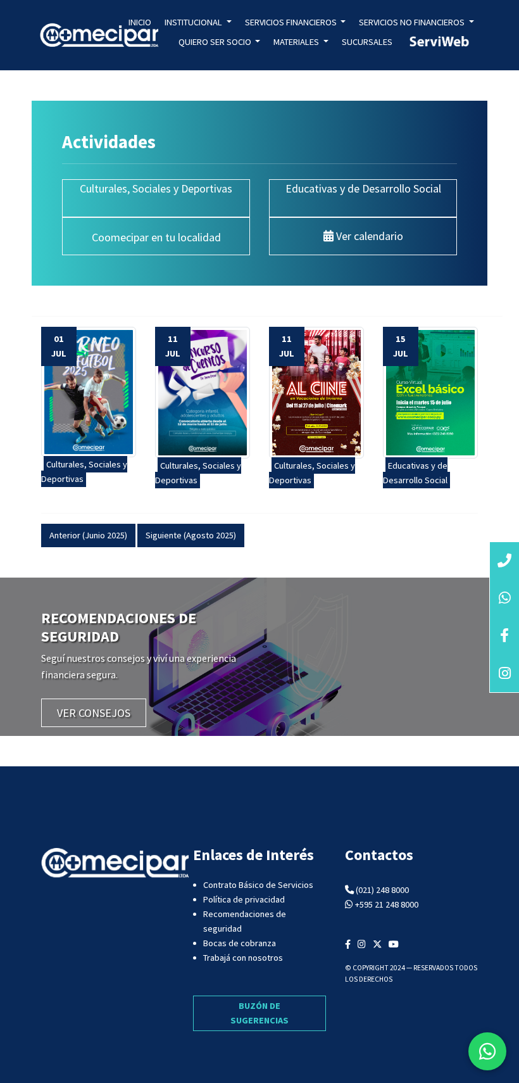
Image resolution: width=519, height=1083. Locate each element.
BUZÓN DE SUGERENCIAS (259, 1013)
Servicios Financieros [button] (292, 22)
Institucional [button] (194, 22)
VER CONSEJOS (93, 713)
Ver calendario (368, 236)
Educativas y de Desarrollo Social (363, 188)
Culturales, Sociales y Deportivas (156, 188)
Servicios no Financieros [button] (412, 22)
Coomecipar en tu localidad (156, 237)
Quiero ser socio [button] (215, 42)
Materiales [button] (297, 42)
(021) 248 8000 (382, 890)
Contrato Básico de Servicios (258, 884)
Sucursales (367, 42)
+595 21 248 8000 (386, 904)
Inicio (139, 22)
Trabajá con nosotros (243, 957)
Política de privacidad (244, 899)
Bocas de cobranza (239, 943)
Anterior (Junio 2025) (88, 535)
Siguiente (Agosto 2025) (191, 535)
